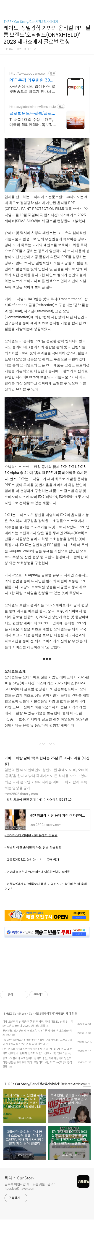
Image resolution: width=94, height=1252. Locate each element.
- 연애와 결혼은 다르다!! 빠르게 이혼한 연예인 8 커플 (37, 871)
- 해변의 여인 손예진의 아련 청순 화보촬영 (33, 847)
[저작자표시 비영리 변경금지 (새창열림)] (54, 995)
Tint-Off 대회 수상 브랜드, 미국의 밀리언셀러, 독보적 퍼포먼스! (31, 122)
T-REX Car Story (14, 1013)
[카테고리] (5, 5)
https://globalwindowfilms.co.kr (32, 107)
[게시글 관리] (23, 994)
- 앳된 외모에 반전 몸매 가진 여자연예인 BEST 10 (38, 799)
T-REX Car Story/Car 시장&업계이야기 (30, 22)
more (87, 1084)
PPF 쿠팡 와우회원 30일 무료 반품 (31, 80)
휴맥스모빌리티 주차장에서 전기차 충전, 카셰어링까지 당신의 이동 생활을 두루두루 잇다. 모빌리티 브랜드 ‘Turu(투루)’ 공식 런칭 (37, 1062)
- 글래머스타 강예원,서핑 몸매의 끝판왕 (31, 835)
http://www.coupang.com (28, 73)
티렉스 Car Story (19, 1178)
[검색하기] (88, 5)
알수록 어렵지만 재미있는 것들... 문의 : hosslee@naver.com (30, 1186)
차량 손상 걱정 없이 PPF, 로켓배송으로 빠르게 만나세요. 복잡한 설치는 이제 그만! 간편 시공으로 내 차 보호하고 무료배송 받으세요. (32, 89)
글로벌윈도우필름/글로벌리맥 (32, 113)
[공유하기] (17, 994)
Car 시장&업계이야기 (41, 1013)
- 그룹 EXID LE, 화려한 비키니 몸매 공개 (32, 859)
